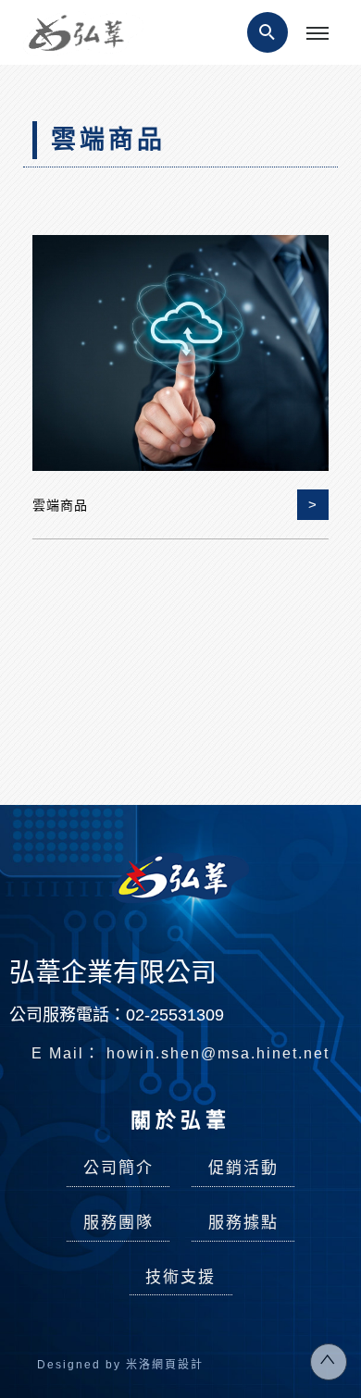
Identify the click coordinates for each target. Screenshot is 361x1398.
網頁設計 (178, 1364)
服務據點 (243, 1222)
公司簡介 (118, 1168)
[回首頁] (83, 33)
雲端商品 (60, 505)
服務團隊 (118, 1222)
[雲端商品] (180, 351)
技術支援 (180, 1277)
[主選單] (317, 34)
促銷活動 (243, 1168)
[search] (267, 32)
